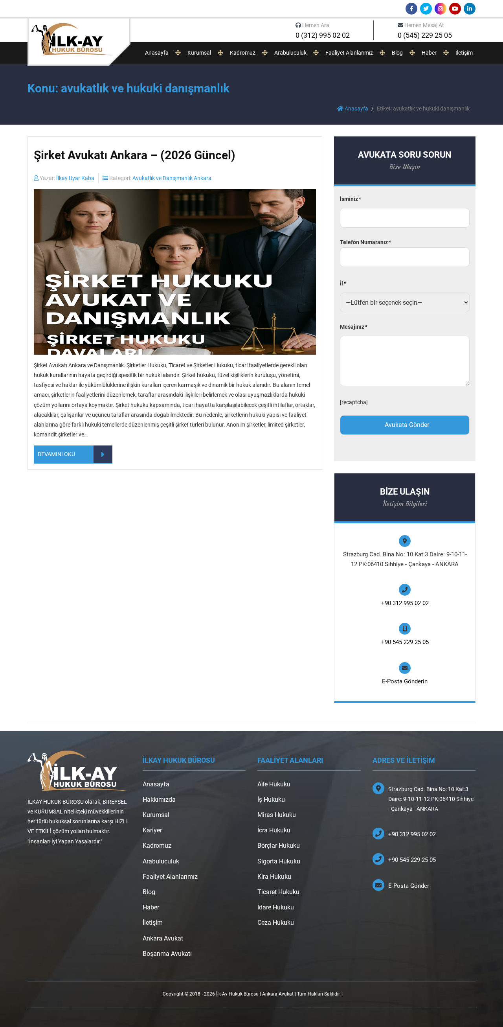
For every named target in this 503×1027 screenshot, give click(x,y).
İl (342, 283)
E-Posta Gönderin (405, 681)
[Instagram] (440, 9)
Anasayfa (157, 53)
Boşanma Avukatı (167, 953)
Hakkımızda (159, 799)
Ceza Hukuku (275, 922)
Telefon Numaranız (365, 242)
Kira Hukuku (274, 876)
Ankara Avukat (163, 938)
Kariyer (152, 830)
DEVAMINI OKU (56, 454)
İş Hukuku (271, 799)
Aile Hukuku (273, 784)
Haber (429, 53)
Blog (397, 53)
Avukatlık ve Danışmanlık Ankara (171, 178)
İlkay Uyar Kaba (75, 178)
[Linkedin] (469, 9)
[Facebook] (411, 9)
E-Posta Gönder (408, 885)
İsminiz (350, 199)
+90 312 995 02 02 (405, 603)
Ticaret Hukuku (278, 892)
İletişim (464, 53)
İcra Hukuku (273, 830)
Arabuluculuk (290, 53)
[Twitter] (426, 9)
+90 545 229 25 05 (405, 642)
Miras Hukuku (276, 815)
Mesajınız (353, 327)
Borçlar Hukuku (278, 845)
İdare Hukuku (275, 907)
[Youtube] (455, 9)
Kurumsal (199, 53)
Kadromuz (242, 53)
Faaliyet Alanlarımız (349, 53)
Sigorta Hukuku (278, 861)
